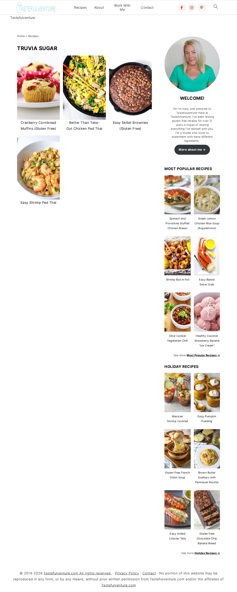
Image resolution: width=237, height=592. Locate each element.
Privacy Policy (127, 573)
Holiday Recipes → (207, 553)
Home (21, 36)
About (99, 7)
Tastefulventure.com (118, 585)
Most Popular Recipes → (203, 355)
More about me (190, 149)
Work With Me (122, 7)
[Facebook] (181, 7)
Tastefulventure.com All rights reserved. (78, 573)
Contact (147, 7)
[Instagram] (191, 7)
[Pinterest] (201, 7)
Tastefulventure (22, 18)
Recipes (80, 7)
